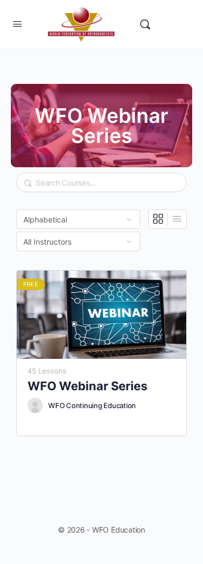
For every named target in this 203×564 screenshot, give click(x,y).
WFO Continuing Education (92, 405)
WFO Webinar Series (87, 386)
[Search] (145, 24)
